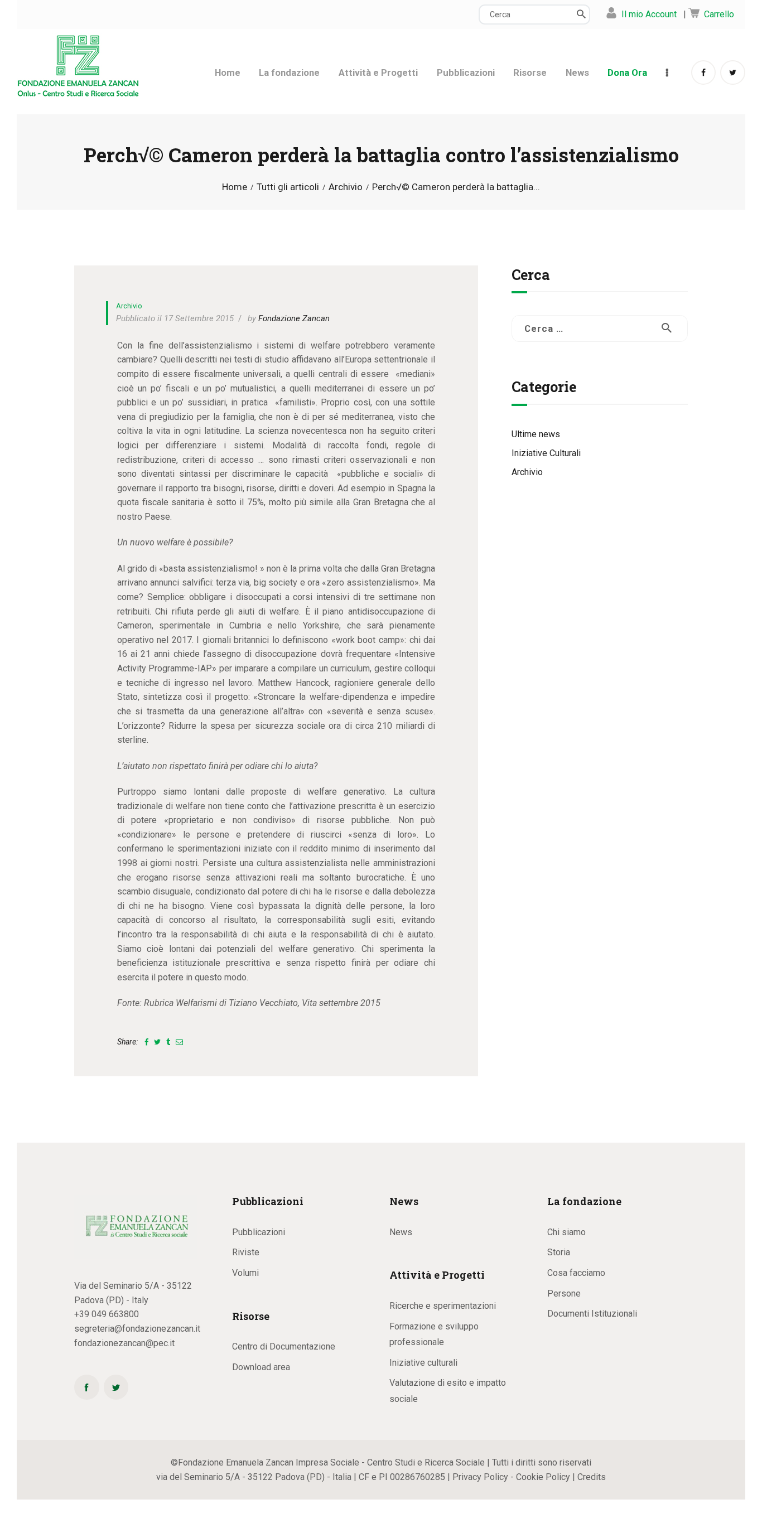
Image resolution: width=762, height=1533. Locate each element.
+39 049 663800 (106, 1314)
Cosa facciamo (576, 1273)
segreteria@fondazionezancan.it (137, 1328)
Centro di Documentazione (283, 1346)
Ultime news (536, 434)
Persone (564, 1293)
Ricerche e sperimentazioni (442, 1305)
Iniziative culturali (423, 1362)
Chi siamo (566, 1232)
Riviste (245, 1252)
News (400, 1232)
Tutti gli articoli (288, 186)
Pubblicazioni (258, 1232)
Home (234, 187)
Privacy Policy (480, 1477)
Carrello (719, 14)
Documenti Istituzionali (592, 1313)
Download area (261, 1367)
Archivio (346, 187)
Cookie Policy (543, 1477)
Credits (591, 1477)
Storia (558, 1252)
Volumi (245, 1273)
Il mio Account (649, 14)
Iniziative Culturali (546, 453)
